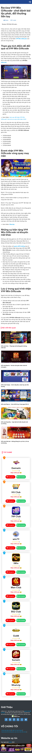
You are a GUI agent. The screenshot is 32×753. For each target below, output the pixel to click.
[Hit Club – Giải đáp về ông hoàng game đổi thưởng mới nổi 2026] (16, 486)
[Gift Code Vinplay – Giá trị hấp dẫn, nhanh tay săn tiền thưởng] (16, 382)
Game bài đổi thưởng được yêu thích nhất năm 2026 (13, 732)
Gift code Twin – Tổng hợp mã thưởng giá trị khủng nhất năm (14, 346)
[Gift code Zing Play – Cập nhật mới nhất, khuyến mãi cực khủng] (16, 419)
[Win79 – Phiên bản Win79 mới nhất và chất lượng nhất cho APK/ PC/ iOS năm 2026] (16, 534)
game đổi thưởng (19, 246)
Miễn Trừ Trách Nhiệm (17, 730)
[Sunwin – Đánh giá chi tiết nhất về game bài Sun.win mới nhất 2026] (16, 654)
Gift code (13, 20)
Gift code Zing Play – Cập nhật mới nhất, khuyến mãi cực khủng (14, 422)
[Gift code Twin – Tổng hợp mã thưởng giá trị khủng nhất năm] (16, 343)
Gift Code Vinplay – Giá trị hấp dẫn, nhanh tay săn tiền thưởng (15, 385)
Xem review (21, 477)
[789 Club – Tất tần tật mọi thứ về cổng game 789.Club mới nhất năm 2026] (16, 511)
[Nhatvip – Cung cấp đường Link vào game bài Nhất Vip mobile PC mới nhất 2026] (16, 678)
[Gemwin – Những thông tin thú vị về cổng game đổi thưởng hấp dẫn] (16, 462)
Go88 (10, 742)
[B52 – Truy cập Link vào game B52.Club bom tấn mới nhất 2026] (16, 606)
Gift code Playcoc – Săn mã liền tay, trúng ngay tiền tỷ (15, 404)
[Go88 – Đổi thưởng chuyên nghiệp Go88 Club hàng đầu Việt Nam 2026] (16, 630)
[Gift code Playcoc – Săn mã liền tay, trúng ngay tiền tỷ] (16, 401)
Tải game (11, 477)
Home (6, 20)
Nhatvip (11, 224)
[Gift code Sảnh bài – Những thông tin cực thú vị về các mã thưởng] (16, 438)
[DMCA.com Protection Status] (16, 716)
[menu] (30, 2)
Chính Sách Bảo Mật (6, 730)
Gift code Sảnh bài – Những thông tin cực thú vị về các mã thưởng (15, 442)
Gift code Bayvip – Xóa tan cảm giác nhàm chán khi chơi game (14, 366)
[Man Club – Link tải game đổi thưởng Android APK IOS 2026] (16, 582)
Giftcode (3, 62)
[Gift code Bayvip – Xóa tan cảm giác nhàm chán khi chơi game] (16, 362)
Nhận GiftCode (15, 472)
